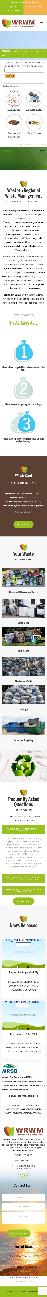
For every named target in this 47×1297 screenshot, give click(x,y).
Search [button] (10, 76)
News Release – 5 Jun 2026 (23, 1034)
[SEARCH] (42, 11)
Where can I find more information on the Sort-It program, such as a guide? (23, 878)
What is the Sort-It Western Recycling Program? (23, 830)
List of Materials (5, 150)
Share (39, 51)
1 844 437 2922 (24, 1155)
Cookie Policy (41, 144)
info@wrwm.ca (13, 6)
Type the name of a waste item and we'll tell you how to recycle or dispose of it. (24, 64)
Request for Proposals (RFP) (23, 972)
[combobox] (24, 70)
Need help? (23, 51)
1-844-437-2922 (34, 6)
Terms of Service (30, 144)
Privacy (19, 144)
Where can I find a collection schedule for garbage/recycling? (23, 890)
